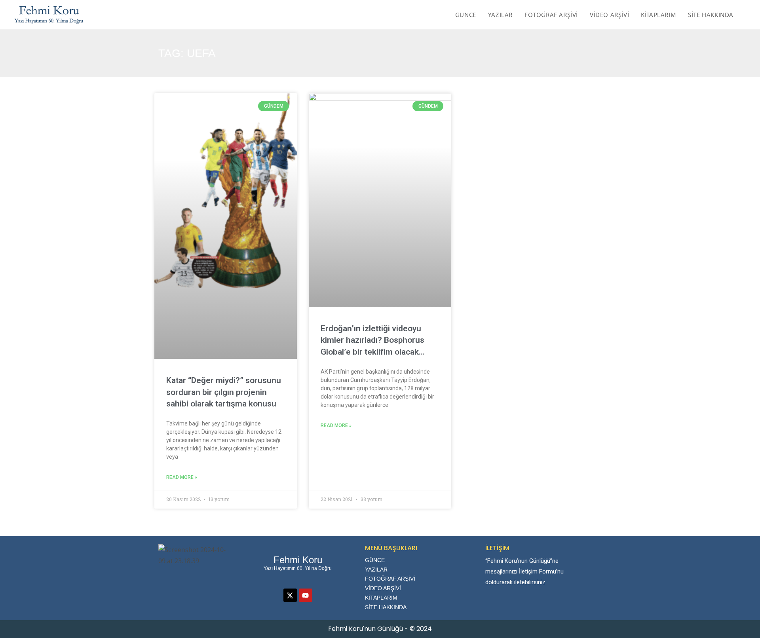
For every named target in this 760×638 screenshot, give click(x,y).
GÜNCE (375, 560)
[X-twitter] (290, 595)
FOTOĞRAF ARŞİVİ (390, 578)
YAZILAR (376, 569)
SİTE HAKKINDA (386, 607)
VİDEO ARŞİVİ (383, 588)
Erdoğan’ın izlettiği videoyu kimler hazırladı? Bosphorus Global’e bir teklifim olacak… (373, 340)
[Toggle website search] (747, 14)
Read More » (181, 477)
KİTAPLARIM (381, 597)
